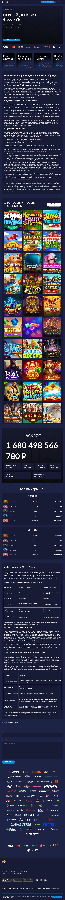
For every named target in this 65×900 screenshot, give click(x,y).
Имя (3, 731)
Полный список (52, 204)
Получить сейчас (11, 39)
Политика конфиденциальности (16, 871)
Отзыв (4, 739)
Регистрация (48, 2)
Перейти (8, 65)
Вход (59, 2)
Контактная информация (12, 874)
